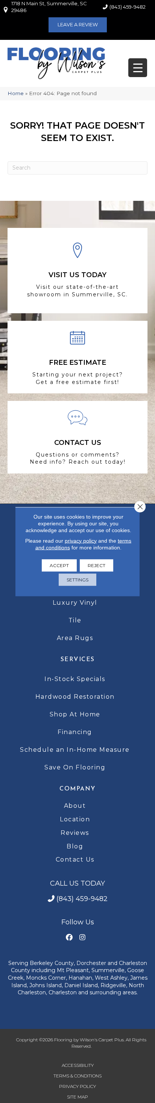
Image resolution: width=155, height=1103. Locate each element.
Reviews (75, 832)
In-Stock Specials (74, 679)
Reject (96, 565)
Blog (75, 846)
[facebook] (69, 937)
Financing (75, 732)
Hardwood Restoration (75, 696)
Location (75, 819)
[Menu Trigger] (137, 67)
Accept (59, 565)
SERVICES (78, 660)
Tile (75, 620)
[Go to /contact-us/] (77, 437)
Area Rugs (75, 638)
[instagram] (82, 937)
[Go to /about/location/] (77, 270)
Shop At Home (75, 714)
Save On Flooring (74, 767)
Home (16, 93)
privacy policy (81, 540)
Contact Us (75, 859)
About (75, 805)
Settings (77, 579)
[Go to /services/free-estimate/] (77, 357)
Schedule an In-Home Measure (75, 749)
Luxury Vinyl (75, 602)
